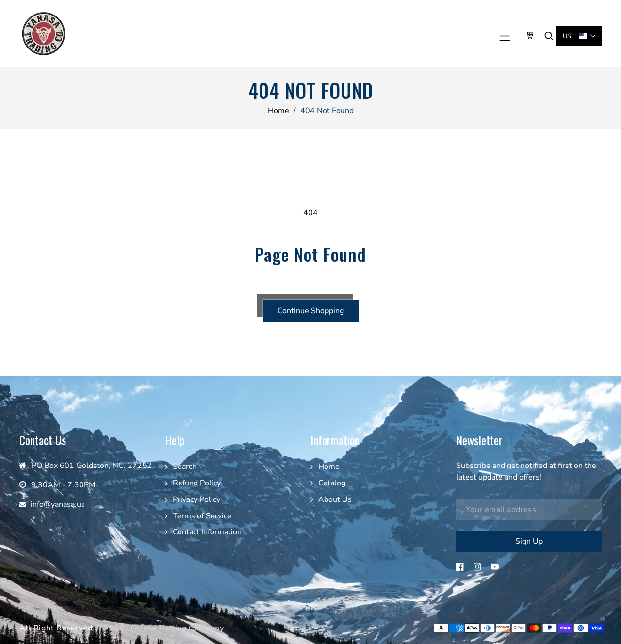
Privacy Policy (196, 499)
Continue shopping (311, 311)
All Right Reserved (56, 628)
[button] (504, 36)
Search (184, 466)
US (567, 36)
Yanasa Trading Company (177, 628)
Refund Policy (197, 483)
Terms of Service (202, 516)
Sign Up (529, 541)
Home (278, 110)
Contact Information (207, 532)
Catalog (331, 483)
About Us (335, 499)
